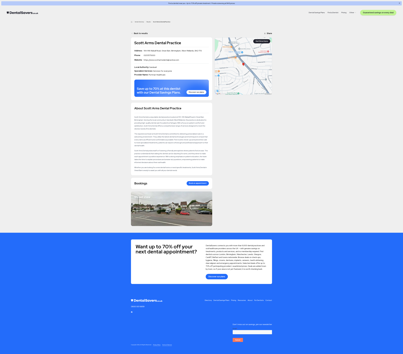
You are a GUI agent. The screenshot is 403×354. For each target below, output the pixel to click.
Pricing (343, 12)
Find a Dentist (333, 12)
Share (269, 33)
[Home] (22, 12)
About (250, 300)
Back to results (141, 33)
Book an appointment (198, 183)
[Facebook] (131, 312)
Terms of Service (167, 345)
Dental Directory (139, 22)
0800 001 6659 (138, 306)
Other (351, 12)
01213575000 (149, 55)
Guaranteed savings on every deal (378, 12)
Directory (208, 300)
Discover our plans (196, 92)
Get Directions (262, 41)
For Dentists (259, 300)
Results (149, 22)
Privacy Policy (156, 345)
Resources (242, 300)
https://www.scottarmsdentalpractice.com (161, 60)
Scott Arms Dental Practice (161, 22)
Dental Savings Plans (317, 12)
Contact (268, 300)
